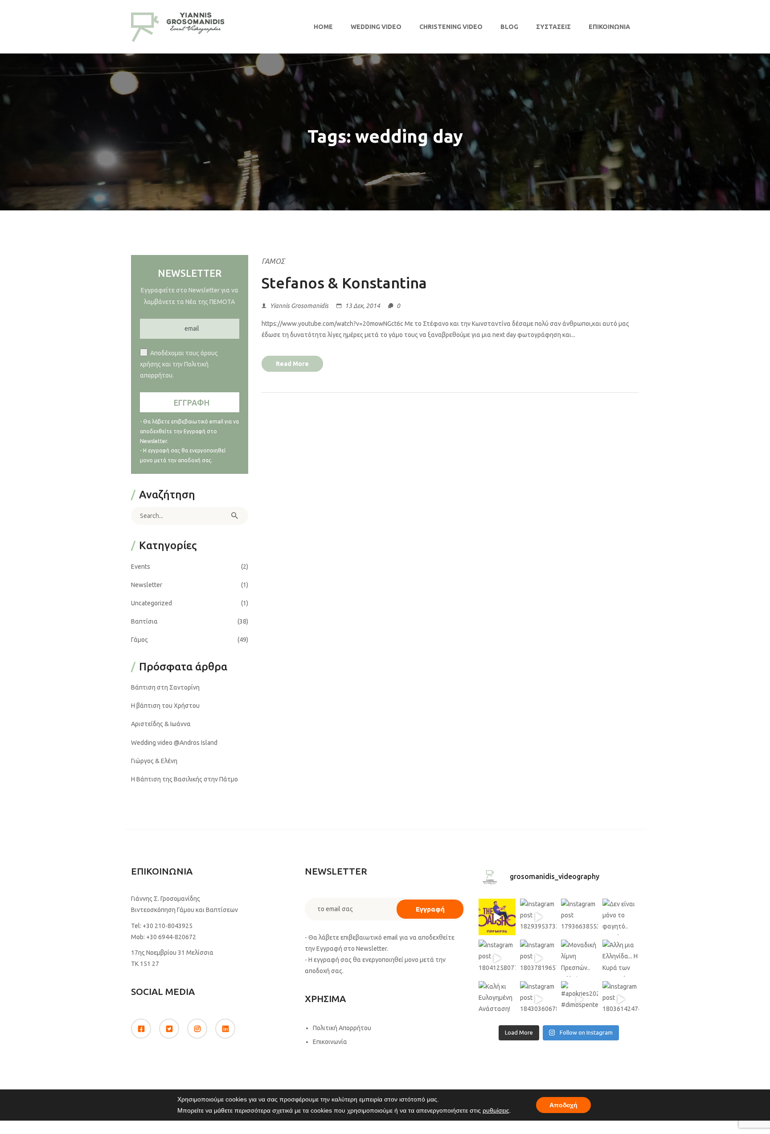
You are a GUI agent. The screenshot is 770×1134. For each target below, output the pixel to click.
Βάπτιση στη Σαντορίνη (165, 687)
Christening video (451, 26)
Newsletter (146, 584)
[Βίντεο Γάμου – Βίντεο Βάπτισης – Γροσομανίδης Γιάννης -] (178, 26)
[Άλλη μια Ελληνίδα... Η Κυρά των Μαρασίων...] (620, 958)
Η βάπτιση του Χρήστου (165, 705)
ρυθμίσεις (496, 1110)
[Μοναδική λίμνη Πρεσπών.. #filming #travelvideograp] (579, 958)
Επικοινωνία (609, 26)
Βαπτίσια (144, 621)
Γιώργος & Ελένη (154, 760)
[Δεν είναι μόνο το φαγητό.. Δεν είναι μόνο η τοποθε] (620, 917)
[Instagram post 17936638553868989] (579, 917)
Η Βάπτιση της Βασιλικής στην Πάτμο (184, 779)
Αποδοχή (563, 1105)
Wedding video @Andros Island (174, 742)
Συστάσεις (553, 26)
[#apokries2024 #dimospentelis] (579, 999)
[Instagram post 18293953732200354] (538, 917)
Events (140, 566)
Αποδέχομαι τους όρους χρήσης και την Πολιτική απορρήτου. (179, 364)
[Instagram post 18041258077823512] (497, 958)
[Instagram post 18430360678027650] (538, 999)
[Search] (234, 516)
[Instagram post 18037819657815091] (538, 958)
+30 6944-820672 (171, 937)
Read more (292, 363)
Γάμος (273, 261)
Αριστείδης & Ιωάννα (161, 723)
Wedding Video (376, 26)
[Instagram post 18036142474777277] (620, 999)
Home (323, 26)
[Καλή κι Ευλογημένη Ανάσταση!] (497, 999)
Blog (509, 26)
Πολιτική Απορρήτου (342, 1027)
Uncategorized (151, 603)
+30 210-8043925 (167, 925)
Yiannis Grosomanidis (299, 305)
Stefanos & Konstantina (344, 282)
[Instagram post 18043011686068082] (497, 917)
